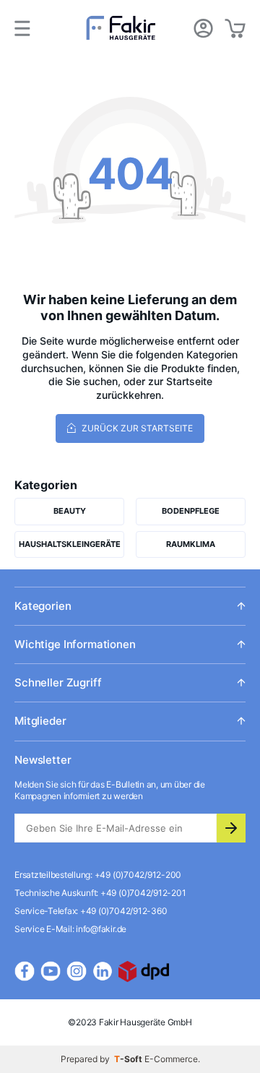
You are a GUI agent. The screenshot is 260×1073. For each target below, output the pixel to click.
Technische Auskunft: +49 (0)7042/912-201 (100, 892)
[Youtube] (50, 971)
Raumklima (190, 544)
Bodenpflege (191, 511)
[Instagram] (76, 971)
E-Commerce (171, 1058)
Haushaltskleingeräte (70, 544)
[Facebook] (24, 971)
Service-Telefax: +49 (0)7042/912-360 (90, 910)
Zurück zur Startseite (136, 428)
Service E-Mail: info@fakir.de (70, 928)
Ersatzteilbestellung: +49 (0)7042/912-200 (97, 874)
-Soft (129, 1058)
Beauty (69, 511)
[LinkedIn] (102, 971)
